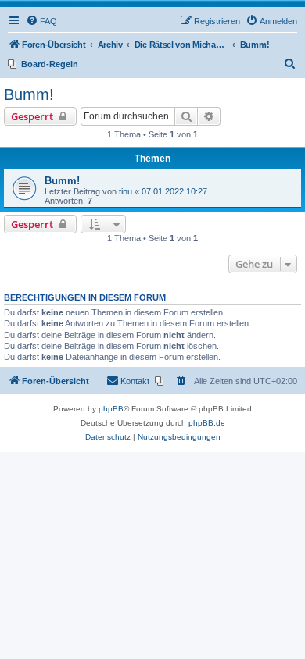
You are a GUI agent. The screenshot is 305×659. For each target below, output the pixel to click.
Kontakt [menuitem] (134, 381)
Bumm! (29, 94)
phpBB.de (206, 423)
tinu (125, 191)
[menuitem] (41, 21)
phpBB (111, 408)
